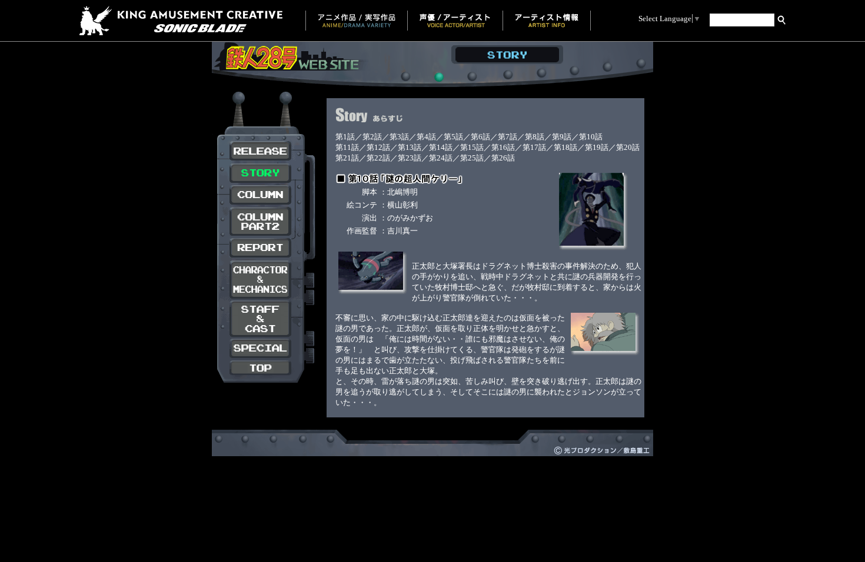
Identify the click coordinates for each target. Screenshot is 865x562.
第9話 (561, 136)
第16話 (503, 147)
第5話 (453, 136)
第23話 (409, 157)
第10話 (591, 136)
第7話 (507, 136)
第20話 (628, 147)
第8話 (534, 136)
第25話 (472, 157)
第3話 (399, 136)
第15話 (472, 147)
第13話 (409, 147)
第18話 (565, 147)
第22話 (378, 157)
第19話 (596, 147)
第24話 (441, 157)
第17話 (534, 147)
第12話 (378, 147)
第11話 (347, 147)
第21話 (347, 157)
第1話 (345, 136)
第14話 (441, 147)
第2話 (372, 136)
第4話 (426, 136)
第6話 (480, 136)
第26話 (503, 157)
